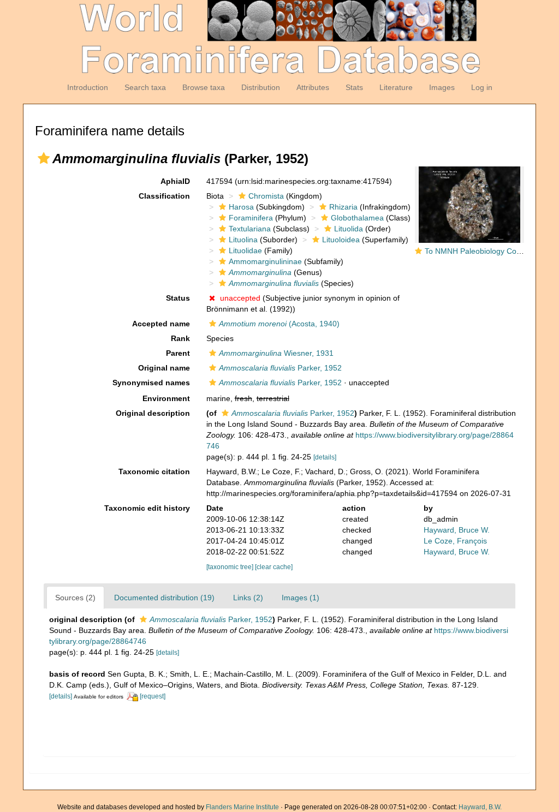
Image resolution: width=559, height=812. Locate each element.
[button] (43, 158)
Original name (164, 367)
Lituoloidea (341, 239)
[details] (324, 457)
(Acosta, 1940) (279, 323)
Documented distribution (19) (164, 597)
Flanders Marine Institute (242, 807)
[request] (152, 696)
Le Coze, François (455, 540)
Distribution (260, 87)
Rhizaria (343, 206)
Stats (354, 87)
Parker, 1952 (280, 367)
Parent (178, 353)
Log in (481, 87)
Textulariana (250, 228)
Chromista (266, 196)
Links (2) (248, 597)
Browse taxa (203, 87)
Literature (396, 87)
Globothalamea (357, 217)
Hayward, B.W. (480, 807)
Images (442, 87)
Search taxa (145, 87)
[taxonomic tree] (230, 567)
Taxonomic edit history (147, 508)
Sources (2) (75, 597)
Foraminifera (251, 217)
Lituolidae (245, 250)
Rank (180, 338)
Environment (166, 398)
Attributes (312, 87)
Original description (153, 413)
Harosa (241, 206)
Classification (164, 196)
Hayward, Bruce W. (457, 530)
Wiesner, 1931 (276, 353)
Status (178, 298)
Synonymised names (151, 382)
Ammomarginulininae (265, 261)
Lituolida (348, 228)
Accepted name (161, 323)
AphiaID (175, 181)
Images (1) (300, 597)
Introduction (87, 87)
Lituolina (243, 239)
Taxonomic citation (154, 471)
